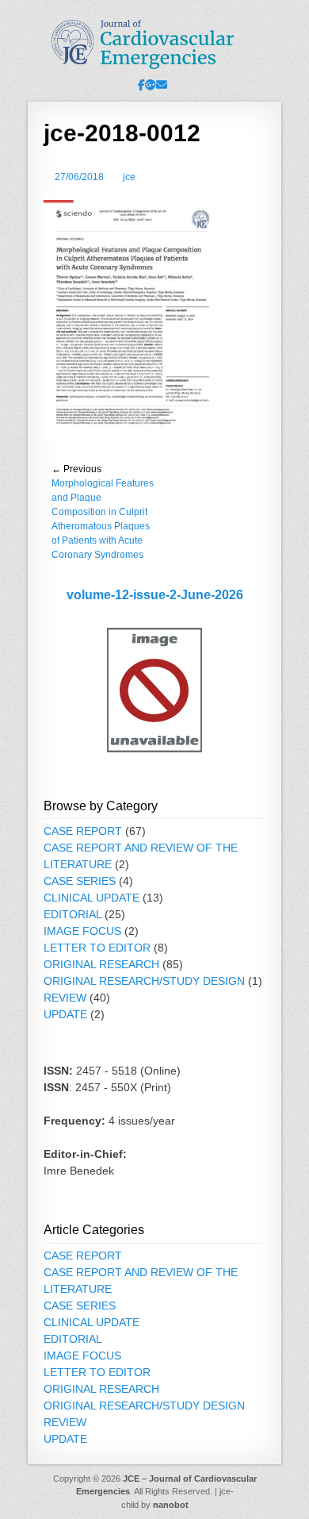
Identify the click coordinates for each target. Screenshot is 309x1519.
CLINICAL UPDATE (91, 897)
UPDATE (65, 1014)
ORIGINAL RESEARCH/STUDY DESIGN (144, 981)
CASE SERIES (80, 881)
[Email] (161, 84)
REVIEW (65, 997)
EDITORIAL (72, 914)
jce (129, 177)
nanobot (171, 1504)
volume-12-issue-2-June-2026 (155, 595)
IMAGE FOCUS (82, 931)
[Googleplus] (150, 84)
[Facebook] (141, 84)
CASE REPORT (83, 831)
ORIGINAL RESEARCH (101, 964)
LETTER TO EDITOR (97, 947)
